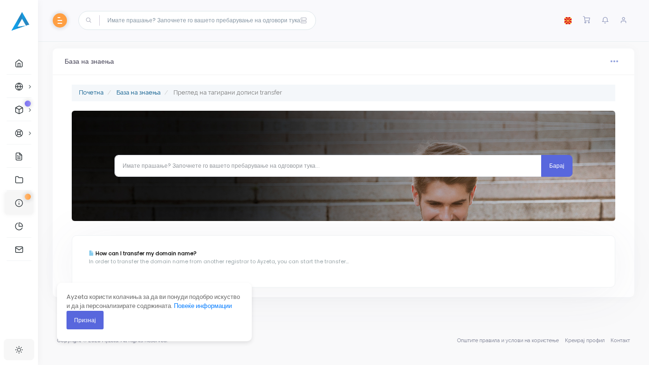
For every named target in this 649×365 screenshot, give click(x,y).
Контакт (620, 340)
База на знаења (138, 92)
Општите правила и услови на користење (508, 340)
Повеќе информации (203, 305)
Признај (85, 320)
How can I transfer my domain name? (145, 253)
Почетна (91, 92)
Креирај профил (585, 340)
